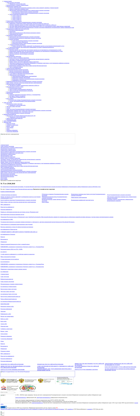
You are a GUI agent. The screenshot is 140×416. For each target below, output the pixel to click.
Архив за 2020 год (16, 19)
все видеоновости (5, 261)
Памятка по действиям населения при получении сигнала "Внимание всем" (20, 212)
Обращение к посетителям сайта (17, 3)
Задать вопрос (9, 127)
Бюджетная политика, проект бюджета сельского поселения (27, 43)
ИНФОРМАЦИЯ (5, 304)
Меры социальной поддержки (8, 256)
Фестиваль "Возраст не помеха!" (17, 96)
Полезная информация (6, 309)
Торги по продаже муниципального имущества (21, 90)
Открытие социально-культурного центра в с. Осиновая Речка (24, 94)
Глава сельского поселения (13, 2)
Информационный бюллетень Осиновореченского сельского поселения (24, 81)
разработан (70, 409)
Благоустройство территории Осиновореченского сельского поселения (24, 22)
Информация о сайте (6, 314)
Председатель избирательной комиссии (10, 296)
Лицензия (3, 311)
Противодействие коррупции (13, 56)
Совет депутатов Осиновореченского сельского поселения (21, 109)
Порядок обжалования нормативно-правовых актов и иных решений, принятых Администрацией (33, 7)
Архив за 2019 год (16, 17)
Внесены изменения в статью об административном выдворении (17, 227)
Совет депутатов (8, 102)
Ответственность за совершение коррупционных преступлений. (17, 224)
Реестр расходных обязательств (20, 42)
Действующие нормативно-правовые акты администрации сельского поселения (29, 10)
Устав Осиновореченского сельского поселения (18, 113)
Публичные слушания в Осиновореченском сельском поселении (28, 78)
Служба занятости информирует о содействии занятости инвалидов (17, 254)
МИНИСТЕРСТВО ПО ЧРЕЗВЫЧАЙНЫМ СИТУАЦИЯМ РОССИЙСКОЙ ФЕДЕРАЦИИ (15, 367)
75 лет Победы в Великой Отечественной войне (21, 73)
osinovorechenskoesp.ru (20, 397)
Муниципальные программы (13, 84)
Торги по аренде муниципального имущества (20, 89)
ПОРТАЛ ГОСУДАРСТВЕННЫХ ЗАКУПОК (86, 369)
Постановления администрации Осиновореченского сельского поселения (30, 13)
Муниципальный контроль (13, 92)
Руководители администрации (14, 21)
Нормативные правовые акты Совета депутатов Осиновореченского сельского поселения (28, 110)
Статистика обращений (12, 131)
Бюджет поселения (14, 39)
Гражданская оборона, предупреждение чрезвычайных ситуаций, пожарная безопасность (31, 47)
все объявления (4, 271)
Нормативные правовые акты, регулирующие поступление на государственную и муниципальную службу (36, 51)
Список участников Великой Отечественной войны (22, 101)
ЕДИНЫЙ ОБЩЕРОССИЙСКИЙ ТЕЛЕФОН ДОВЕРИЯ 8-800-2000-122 (19, 231)
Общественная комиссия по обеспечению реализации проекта (24, 32)
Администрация (8, 1)
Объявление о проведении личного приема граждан (14, 269)
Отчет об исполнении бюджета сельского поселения (25, 40)
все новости (4, 251)
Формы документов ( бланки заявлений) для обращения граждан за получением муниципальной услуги (38, 46)
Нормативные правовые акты (13, 6)
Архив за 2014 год (16, 15)
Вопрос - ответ (10, 126)
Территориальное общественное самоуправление (24, 76)
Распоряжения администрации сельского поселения (25, 11)
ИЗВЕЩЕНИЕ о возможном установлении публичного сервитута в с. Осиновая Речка (22, 246)
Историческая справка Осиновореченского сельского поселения (25, 100)
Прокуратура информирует (7, 207)
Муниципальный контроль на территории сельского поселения (25, 38)
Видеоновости (4, 239)
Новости (3, 236)
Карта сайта (3, 321)
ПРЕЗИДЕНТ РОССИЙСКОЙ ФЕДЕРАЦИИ (12, 364)
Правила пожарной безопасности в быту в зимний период (15, 244)
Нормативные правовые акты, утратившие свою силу (19, 111)
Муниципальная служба (12, 48)
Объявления (4, 241)
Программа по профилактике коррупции (19, 60)
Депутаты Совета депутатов (13, 106)
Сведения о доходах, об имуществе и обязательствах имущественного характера (29, 59)
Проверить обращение (12, 130)
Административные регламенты (17, 44)
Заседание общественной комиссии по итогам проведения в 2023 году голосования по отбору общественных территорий (39, 26)
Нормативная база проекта (16, 34)
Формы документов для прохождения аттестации (21, 52)
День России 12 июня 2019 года (17, 97)
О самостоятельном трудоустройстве (10, 259)
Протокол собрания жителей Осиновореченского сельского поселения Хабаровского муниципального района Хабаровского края (41, 27)
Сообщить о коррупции (12, 125)
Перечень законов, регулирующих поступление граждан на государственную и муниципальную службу (35, 50)
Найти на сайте (4, 318)
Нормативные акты (11, 119)
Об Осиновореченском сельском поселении (17, 69)
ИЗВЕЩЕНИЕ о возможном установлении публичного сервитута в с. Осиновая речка (22, 266)
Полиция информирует (6, 209)
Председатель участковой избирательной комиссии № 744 (20, 115)
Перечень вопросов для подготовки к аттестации (21, 53)
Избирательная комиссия (10, 114)
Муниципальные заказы (15, 88)
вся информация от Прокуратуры (9, 229)
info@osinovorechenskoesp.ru (44, 397)
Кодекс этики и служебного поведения (19, 57)
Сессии (8, 107)
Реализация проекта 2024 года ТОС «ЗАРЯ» (12, 249)
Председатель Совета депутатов (14, 103)
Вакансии (11, 55)
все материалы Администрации (8, 286)
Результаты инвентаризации (16, 30)
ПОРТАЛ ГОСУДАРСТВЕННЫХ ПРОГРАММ (12, 369)
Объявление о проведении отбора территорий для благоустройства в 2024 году (29, 23)
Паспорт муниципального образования (19, 71)
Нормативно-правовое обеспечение (21, 77)
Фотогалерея (9, 93)
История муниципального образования (19, 72)
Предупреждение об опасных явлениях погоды (12, 214)
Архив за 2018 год (16, 18)
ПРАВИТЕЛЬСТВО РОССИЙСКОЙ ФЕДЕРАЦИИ (50, 364)
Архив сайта (4, 323)
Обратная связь (7, 122)
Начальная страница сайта (7, 306)
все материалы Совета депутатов (9, 294)
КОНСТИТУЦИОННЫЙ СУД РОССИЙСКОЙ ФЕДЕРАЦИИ (120, 367)
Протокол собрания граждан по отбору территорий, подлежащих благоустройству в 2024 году (32, 25)
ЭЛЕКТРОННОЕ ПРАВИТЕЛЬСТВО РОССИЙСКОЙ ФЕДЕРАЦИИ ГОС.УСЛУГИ (118, 364)
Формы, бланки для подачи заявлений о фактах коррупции (24, 61)
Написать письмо (10, 123)
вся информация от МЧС (7, 219)
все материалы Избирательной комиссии (11, 301)
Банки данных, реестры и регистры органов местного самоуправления (24, 82)
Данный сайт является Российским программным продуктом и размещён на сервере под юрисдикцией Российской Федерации (32, 409)
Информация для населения (19, 80)
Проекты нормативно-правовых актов (18, 9)
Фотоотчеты (12, 31)
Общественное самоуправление (17, 75)
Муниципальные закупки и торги (14, 86)
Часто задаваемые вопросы (16, 67)
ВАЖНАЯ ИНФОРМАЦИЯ (8, 191)
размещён (89, 409)
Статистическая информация (13, 68)
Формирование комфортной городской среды (17, 28)
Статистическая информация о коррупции (19, 64)
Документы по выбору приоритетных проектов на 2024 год (24, 85)
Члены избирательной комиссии (14, 118)
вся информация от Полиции (8, 234)
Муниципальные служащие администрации (17, 5)
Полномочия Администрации (13, 35)
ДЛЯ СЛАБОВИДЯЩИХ (10, 121)
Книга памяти (9, 98)
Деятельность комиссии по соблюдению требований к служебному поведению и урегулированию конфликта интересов (39, 63)
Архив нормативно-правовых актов (18, 14)
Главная (8, 189)
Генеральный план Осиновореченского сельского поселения (24, 36)
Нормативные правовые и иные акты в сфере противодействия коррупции (28, 65)
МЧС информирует (5, 204)
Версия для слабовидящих (7, 316)
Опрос (8, 128)
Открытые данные (5, 351)
